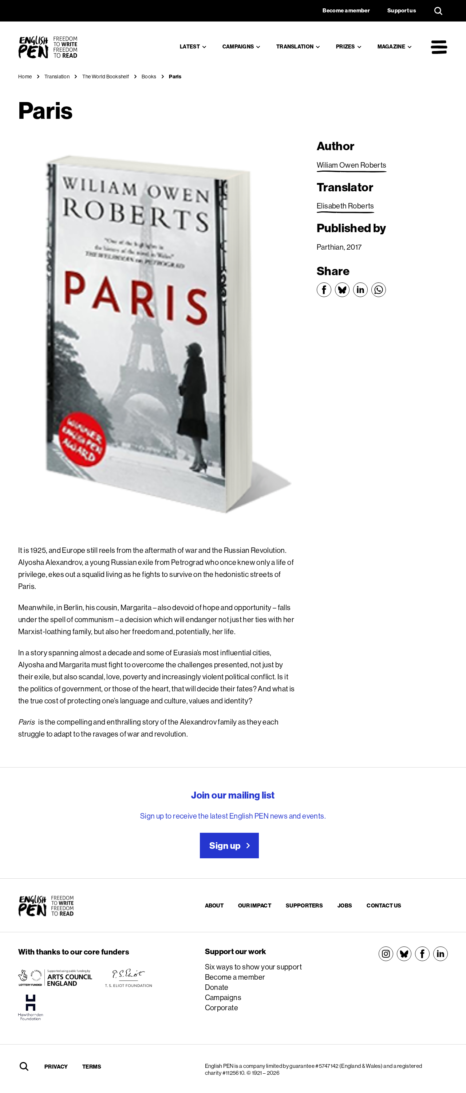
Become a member (235, 976)
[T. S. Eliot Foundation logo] (128, 978)
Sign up (225, 845)
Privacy (56, 1066)
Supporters (304, 905)
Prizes (345, 46)
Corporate (221, 1007)
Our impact (254, 905)
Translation (294, 46)
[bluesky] (404, 953)
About (214, 905)
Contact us (384, 905)
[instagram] (386, 953)
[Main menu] (439, 47)
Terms (92, 1066)
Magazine (391, 46)
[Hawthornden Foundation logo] (30, 1007)
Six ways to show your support (253, 966)
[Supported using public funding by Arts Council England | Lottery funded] (55, 978)
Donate (217, 987)
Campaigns (238, 46)
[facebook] (422, 953)
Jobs (344, 905)
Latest (190, 46)
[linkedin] (440, 953)
